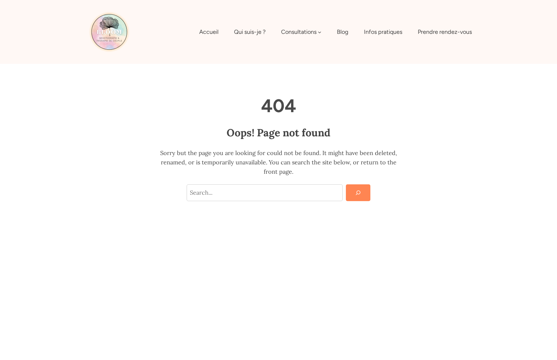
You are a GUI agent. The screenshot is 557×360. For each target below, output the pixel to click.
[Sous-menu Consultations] (319, 32)
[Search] (358, 192)
